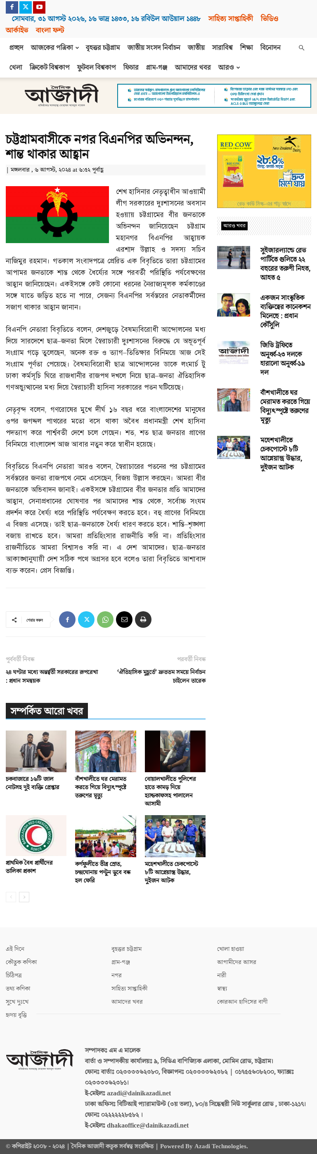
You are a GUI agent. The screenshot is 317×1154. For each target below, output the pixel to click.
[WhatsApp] (105, 619)
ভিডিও (269, 19)
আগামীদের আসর (236, 962)
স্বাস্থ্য (222, 988)
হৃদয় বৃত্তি (16, 1015)
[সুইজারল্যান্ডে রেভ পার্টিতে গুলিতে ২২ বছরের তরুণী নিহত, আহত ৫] (233, 257)
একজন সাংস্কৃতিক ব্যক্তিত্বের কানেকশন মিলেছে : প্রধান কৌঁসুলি (285, 311)
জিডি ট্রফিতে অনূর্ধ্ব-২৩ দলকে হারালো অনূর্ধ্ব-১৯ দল (282, 359)
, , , (106, 19)
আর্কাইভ (17, 30)
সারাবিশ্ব (222, 48)
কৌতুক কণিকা (21, 962)
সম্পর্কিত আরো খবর (47, 711)
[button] (301, 48)
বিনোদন (270, 48)
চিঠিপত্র (14, 975)
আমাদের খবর (193, 68)
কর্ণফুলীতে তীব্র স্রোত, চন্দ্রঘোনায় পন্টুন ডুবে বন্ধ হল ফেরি (102, 872)
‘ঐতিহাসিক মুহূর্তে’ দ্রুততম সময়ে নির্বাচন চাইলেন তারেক (161, 676)
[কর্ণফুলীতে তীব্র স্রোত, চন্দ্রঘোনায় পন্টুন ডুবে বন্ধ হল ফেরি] (105, 836)
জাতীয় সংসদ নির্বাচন (154, 48)
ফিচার (131, 68)
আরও (226, 68)
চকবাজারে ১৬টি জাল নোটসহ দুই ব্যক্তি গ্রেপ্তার (32, 783)
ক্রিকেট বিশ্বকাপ (50, 68)
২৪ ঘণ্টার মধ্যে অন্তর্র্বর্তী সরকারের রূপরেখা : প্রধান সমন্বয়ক (52, 676)
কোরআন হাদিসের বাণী (242, 1002)
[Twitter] (25, 7)
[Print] (143, 619)
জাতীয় (196, 48)
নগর (116, 975)
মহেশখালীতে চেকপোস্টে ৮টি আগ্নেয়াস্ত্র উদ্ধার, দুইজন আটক (171, 872)
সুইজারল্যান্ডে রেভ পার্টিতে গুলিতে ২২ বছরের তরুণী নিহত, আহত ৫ (285, 264)
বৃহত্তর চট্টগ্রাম (103, 48)
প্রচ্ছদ (16, 48)
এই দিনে (15, 949)
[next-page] (24, 897)
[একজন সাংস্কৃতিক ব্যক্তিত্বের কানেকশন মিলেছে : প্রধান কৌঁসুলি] (233, 305)
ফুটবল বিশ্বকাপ (96, 68)
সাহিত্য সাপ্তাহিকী (230, 19)
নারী (221, 975)
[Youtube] (39, 7)
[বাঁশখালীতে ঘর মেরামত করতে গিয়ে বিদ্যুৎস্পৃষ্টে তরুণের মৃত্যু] (105, 751)
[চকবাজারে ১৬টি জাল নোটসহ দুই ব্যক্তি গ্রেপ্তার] (36, 751)
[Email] (124, 619)
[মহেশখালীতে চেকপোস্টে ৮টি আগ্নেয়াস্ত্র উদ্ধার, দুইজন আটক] (175, 836)
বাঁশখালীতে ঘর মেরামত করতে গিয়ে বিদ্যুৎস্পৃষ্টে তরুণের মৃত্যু (100, 787)
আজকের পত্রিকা (52, 48)
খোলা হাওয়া (230, 949)
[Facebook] (12, 7)
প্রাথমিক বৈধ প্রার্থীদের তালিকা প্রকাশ (29, 866)
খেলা (15, 68)
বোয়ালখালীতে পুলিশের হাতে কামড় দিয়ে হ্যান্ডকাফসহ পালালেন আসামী (170, 791)
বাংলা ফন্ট (50, 30)
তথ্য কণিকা (18, 988)
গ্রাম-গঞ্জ (157, 68)
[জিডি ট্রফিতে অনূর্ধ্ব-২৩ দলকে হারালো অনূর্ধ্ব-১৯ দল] (233, 352)
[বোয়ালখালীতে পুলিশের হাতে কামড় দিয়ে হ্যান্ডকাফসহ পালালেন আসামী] (175, 751)
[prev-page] (11, 897)
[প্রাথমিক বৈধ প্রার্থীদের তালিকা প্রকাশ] (36, 835)
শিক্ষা (246, 48)
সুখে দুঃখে (17, 1002)
